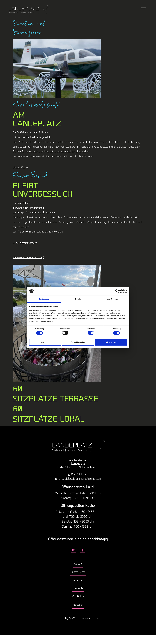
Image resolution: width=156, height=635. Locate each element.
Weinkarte (78, 588)
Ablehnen (45, 342)
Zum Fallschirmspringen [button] (25, 243)
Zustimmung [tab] (44, 299)
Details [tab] (78, 299)
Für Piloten (78, 596)
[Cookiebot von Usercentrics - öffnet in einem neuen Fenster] (117, 291)
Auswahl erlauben (78, 342)
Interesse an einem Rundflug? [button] (28, 257)
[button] (144, 9)
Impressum (78, 605)
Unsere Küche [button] (20, 167)
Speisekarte (78, 580)
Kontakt (78, 564)
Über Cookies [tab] (112, 299)
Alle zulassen (111, 342)
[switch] (65, 333)
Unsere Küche (78, 572)
